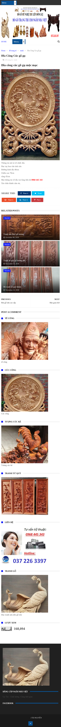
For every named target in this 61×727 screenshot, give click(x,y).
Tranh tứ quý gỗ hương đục (14, 261)
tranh (22, 51)
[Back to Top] (30, 723)
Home (4, 42)
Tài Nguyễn (36, 718)
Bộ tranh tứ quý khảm (12, 287)
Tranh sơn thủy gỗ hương (13, 234)
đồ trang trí (12, 51)
